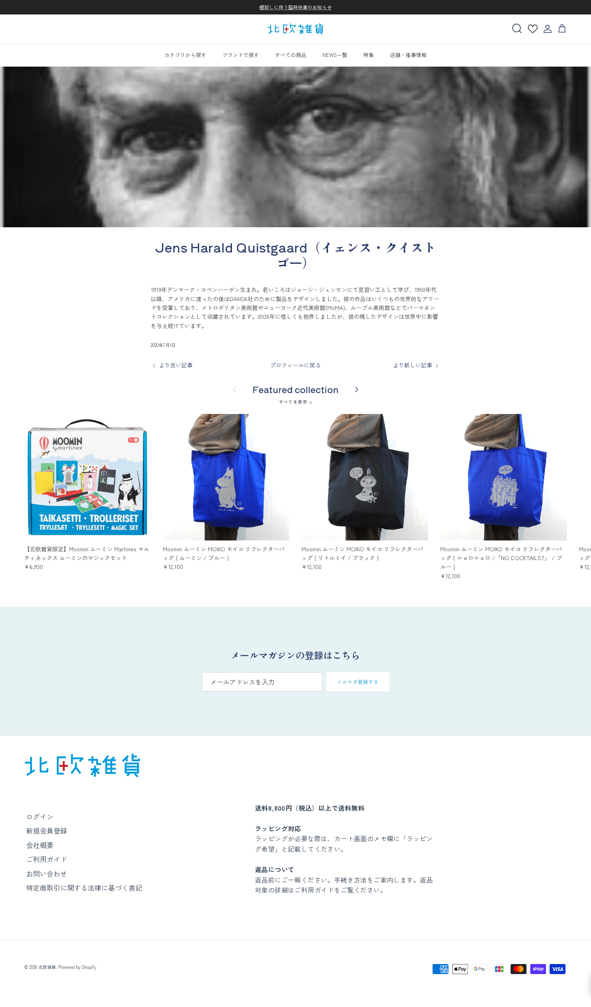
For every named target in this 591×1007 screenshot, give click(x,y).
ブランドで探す (240, 55)
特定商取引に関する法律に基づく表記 (84, 888)
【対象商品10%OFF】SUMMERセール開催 (295, 7)
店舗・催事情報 (408, 55)
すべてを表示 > (295, 402)
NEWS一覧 (334, 55)
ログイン (39, 816)
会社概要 (39, 845)
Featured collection (295, 389)
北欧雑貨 (47, 967)
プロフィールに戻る (295, 365)
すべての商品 (290, 55)
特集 (368, 55)
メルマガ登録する (358, 681)
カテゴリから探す (185, 55)
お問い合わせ (46, 873)
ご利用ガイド (46, 859)
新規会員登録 (46, 831)
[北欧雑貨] (295, 29)
